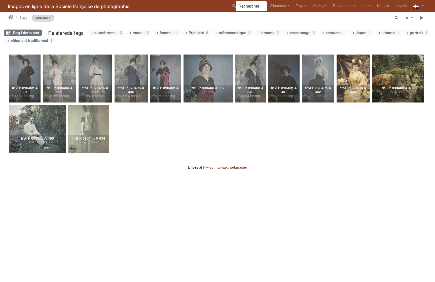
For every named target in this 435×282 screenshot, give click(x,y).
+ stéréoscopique (233, 32)
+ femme (167, 32)
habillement (43, 18)
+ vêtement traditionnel (30, 40)
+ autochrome (106, 32)
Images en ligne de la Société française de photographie (69, 6)
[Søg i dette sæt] (397, 18)
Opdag (318, 5)
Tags (300, 5)
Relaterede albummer (350, 5)
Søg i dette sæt (25, 32)
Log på (401, 5)
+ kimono (388, 32)
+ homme (268, 32)
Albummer (278, 5)
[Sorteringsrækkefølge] (409, 18)
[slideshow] (421, 18)
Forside (11, 17)
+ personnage (300, 32)
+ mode (139, 32)
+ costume (333, 32)
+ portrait (417, 32)
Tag (23, 17)
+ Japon (361, 32)
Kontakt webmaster (231, 167)
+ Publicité (196, 32)
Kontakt (383, 5)
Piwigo (208, 167)
